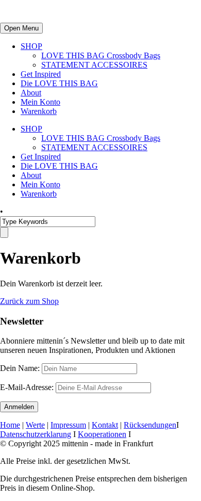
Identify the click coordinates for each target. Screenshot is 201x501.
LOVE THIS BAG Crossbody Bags (100, 55)
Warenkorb (39, 111)
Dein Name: (20, 368)
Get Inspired (41, 74)
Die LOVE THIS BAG (59, 83)
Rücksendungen (150, 425)
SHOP (31, 46)
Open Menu (21, 28)
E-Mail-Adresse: (28, 387)
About (31, 92)
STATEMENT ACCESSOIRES (94, 64)
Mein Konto (40, 102)
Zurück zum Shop (29, 301)
